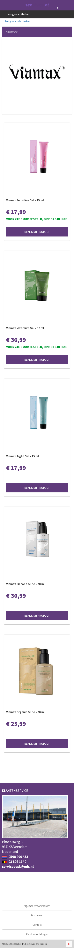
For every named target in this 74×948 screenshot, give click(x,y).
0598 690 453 (18, 857)
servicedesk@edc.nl (18, 866)
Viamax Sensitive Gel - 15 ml (25, 200)
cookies (43, 943)
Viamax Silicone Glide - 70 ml (25, 584)
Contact (37, 925)
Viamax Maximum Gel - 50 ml (25, 328)
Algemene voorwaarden (37, 906)
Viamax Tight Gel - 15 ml (22, 456)
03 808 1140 (17, 861)
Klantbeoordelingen (37, 934)
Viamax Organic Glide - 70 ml (25, 712)
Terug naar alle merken (17, 21)
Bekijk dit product (37, 232)
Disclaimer (37, 915)
